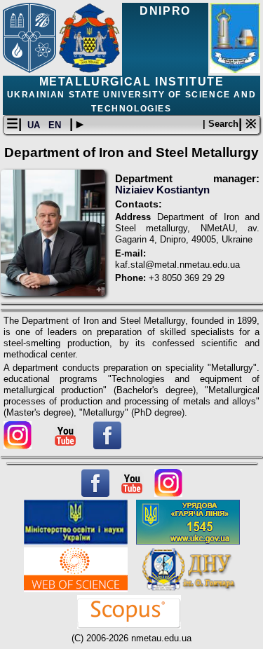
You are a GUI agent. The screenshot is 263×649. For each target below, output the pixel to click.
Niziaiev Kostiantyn (162, 190)
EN (56, 125)
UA (35, 125)
